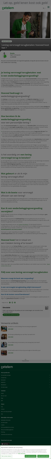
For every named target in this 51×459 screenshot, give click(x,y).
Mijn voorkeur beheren (6, 456)
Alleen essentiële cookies (43, 456)
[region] (25, 452)
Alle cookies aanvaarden (30, 456)
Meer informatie (21, 453)
